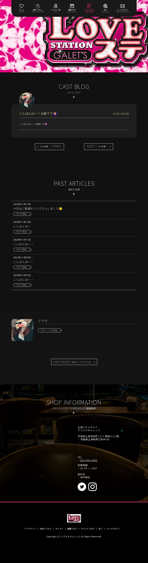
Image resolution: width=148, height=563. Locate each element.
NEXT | (97, 146)
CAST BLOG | (72, 362)
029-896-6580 (89, 460)
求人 (100, 529)
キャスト (59, 529)
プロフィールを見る (48, 330)
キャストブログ (87, 529)
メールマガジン (113, 529)
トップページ (30, 529)
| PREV (50, 146)
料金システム (45, 529)
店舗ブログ (72, 529)
